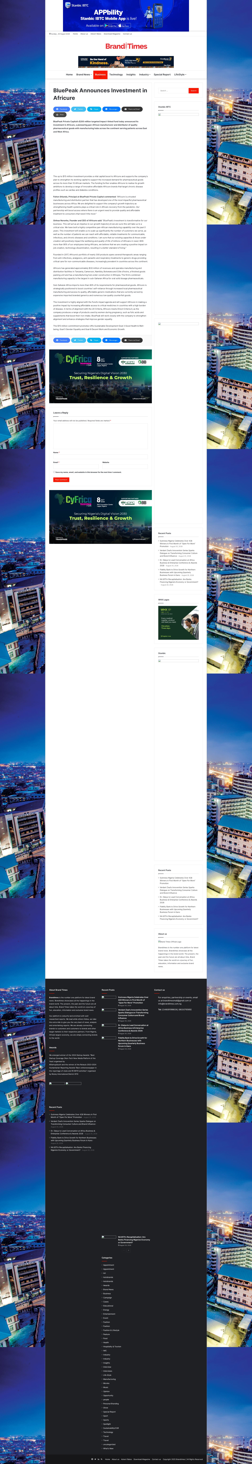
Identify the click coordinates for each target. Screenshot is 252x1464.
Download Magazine (112, 34)
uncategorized (109, 1444)
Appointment (108, 1265)
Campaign (107, 1298)
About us (84, 34)
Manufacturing (109, 1379)
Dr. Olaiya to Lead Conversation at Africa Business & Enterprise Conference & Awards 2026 (178, 563)
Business (100, 74)
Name (56, 452)
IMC (105, 1351)
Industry (144, 74)
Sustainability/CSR (111, 1428)
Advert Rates (96, 34)
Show (105, 1408)
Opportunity (108, 1395)
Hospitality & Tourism (112, 1346)
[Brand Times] (126, 46)
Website (105, 462)
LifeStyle (179, 74)
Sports (106, 1420)
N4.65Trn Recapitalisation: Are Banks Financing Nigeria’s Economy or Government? (134, 1240)
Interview (107, 1367)
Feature (106, 1334)
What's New (108, 1448)
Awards (106, 1285)
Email (56, 462)
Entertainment (109, 1314)
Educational (108, 1306)
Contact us (127, 34)
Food (105, 1338)
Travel (106, 1436)
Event (105, 1318)
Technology (116, 74)
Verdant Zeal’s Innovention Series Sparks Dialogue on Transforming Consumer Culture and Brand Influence (178, 553)
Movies (106, 1383)
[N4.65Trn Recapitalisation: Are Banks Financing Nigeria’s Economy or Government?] (109, 1241)
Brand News (83, 74)
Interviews (107, 1371)
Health (106, 1342)
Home (75, 34)
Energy (106, 1310)
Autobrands (108, 1277)
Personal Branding (111, 1404)
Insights (131, 74)
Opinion (106, 1391)
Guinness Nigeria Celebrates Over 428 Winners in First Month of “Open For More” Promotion (177, 543)
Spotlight (107, 1424)
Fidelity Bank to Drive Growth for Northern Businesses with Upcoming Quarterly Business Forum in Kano (177, 572)
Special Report (162, 74)
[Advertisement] (100, 155)
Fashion (106, 1322)
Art (104, 1273)
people (106, 1400)
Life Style (107, 1375)
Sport (105, 1416)
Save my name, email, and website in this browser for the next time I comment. (89, 472)
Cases (106, 1302)
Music (105, 1387)
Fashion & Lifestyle (111, 1330)
